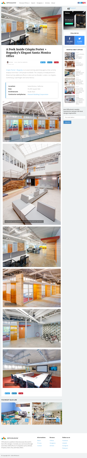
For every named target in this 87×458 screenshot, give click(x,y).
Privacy (39, 443)
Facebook (65, 440)
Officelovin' (72, 8)
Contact (39, 445)
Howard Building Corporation (38, 94)
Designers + (40, 3)
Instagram (65, 445)
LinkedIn (64, 443)
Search (33, 3)
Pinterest (65, 448)
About (53, 3)
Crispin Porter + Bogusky (14, 70)
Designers (53, 443)
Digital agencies (23, 62)
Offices (52, 440)
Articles (47, 3)
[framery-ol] (74, 20)
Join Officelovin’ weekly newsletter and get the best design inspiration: (73, 111)
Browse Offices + (24, 3)
